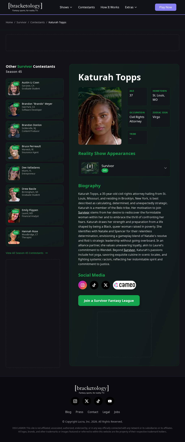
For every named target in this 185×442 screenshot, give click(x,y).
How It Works (110, 7)
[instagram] (82, 285)
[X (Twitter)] (86, 401)
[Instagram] (75, 401)
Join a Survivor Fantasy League (109, 300)
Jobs (117, 412)
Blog (68, 412)
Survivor (22, 22)
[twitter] (105, 285)
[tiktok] (94, 285)
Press (79, 412)
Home (9, 22)
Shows (64, 7)
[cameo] (124, 285)
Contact (93, 412)
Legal (106, 412)
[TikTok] (98, 401)
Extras (129, 7)
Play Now (165, 7)
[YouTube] (110, 401)
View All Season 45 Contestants (24, 253)
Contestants (86, 7)
